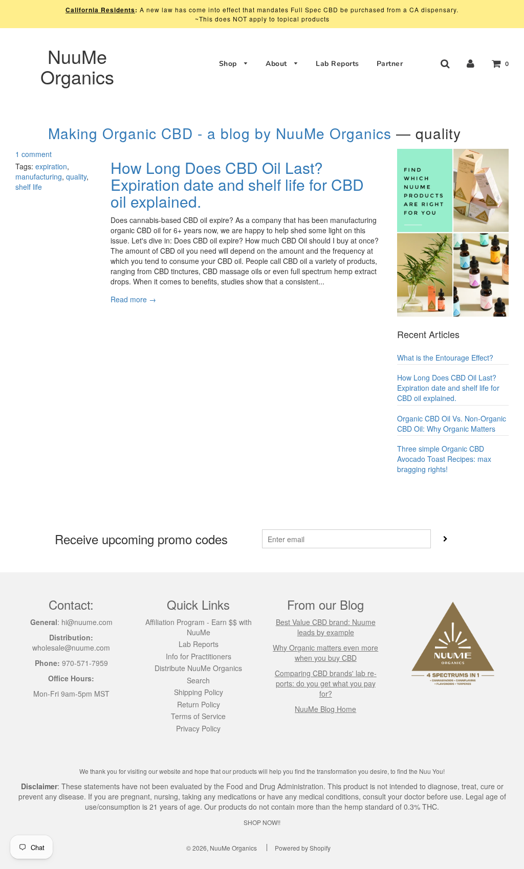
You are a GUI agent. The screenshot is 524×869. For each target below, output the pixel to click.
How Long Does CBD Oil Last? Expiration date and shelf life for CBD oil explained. (237, 184)
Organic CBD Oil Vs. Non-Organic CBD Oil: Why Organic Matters (451, 423)
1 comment (33, 154)
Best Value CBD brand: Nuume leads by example (326, 627)
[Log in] (470, 64)
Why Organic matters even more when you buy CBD (325, 652)
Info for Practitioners (198, 656)
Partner (390, 64)
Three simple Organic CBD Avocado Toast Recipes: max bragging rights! (444, 458)
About (277, 64)
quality (76, 176)
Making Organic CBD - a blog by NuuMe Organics (219, 133)
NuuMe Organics (77, 66)
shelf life (28, 187)
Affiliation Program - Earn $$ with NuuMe (198, 627)
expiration (51, 166)
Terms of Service (198, 716)
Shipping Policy (198, 692)
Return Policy (198, 704)
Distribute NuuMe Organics (198, 668)
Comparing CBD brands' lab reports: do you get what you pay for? (326, 683)
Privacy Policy (198, 728)
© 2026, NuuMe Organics (221, 847)
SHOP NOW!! (262, 822)
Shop (229, 64)
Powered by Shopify (303, 847)
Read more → (133, 299)
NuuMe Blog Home (325, 709)
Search (198, 680)
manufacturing (38, 176)
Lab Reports (337, 64)
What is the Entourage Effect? (445, 357)
